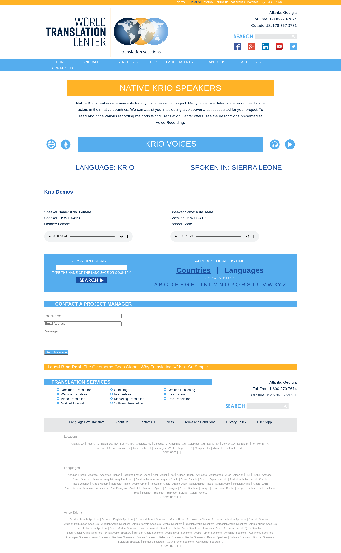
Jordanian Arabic (239, 479)
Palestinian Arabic (160, 483)
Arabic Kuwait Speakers (263, 523)
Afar (172, 474)
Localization (176, 394)
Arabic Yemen (73, 488)
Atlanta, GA (77, 443)
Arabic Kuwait (259, 479)
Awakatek (135, 488)
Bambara (193, 488)
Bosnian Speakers (263, 537)
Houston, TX (103, 448)
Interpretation (123, 394)
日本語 (278, 2)
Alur (248, 474)
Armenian (88, 488)
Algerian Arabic (169, 479)
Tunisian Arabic (241, 483)
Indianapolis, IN (121, 448)
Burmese (171, 492)
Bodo (136, 492)
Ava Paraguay (119, 488)
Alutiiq (256, 474)
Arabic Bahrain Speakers (146, 523)
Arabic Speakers (172, 523)
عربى (263, 2)
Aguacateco (216, 474)
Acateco (93, 474)
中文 (270, 2)
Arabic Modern (100, 483)
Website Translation (75, 394)
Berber (251, 488)
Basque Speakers (146, 537)
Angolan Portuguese (147, 479)
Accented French (132, 474)
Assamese (102, 488)
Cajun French (197, 492)
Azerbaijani (171, 488)
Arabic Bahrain (189, 479)
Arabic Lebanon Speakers (92, 528)
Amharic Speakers (259, 519)
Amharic (267, 474)
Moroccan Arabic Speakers (155, 528)
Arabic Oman (139, 483)
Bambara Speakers (123, 537)
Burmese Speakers (154, 541)
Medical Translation (74, 403)
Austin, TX (93, 443)
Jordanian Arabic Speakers (231, 523)
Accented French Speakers (151, 519)
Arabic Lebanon (80, 483)
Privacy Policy (236, 422)
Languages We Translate (86, 422)
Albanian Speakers (235, 519)
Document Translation (76, 390)
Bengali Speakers (217, 537)
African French (185, 474)
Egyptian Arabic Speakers (199, 523)
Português (238, 2)
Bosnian (146, 492)
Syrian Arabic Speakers (117, 532)
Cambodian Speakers (208, 541)
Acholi (163, 474)
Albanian (238, 474)
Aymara (147, 488)
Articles (249, 62)
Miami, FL (218, 448)
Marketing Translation (129, 399)
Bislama (270, 488)
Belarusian (218, 488)
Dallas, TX (213, 443)
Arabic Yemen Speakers (208, 532)
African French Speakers (183, 519)
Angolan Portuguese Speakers (81, 523)
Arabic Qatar (179, 483)
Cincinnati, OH (177, 443)
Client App (264, 422)
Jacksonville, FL (142, 448)
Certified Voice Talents (171, 62)
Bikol (260, 488)
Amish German (81, 479)
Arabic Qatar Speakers (250, 528)
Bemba (230, 488)
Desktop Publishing (181, 390)
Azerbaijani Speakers (78, 537)
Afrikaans (201, 474)
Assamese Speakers (261, 532)
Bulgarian (158, 492)
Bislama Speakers (240, 537)
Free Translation (179, 399)
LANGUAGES (92, 62)
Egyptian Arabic (218, 479)
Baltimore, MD (109, 443)
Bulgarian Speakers (129, 541)
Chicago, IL (160, 443)
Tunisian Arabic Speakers (148, 532)
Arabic (203, 479)
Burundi (183, 492)
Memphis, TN (202, 448)
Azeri (183, 488)
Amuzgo (97, 479)
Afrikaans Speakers (211, 519)
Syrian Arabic (222, 483)
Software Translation (128, 403)
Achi (155, 474)
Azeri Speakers (101, 537)
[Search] (272, 36)
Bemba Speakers (195, 537)
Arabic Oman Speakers (186, 528)
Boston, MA (127, 443)
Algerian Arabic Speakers (115, 523)
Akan (228, 474)
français (222, 2)
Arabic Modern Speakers (124, 528)
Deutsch (182, 2)
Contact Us (147, 422)
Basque (205, 488)
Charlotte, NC (143, 443)
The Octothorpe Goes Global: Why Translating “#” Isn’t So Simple (146, 366)
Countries (193, 270)
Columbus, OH (196, 443)
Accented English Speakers (117, 519)
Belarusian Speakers (171, 537)
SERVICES (126, 62)
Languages (244, 270)
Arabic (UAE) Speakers (178, 532)
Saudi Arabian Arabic (201, 483)
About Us (121, 422)
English (196, 2)
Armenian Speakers (235, 532)
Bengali (241, 488)
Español (209, 2)
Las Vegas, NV (162, 448)
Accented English (110, 474)
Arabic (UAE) (260, 483)
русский (252, 2)
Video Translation (73, 399)
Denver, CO (228, 443)
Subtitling (120, 390)
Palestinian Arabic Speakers (218, 528)
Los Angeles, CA (182, 448)
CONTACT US (62, 68)
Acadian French (77, 474)
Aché (147, 474)
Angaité (108, 479)
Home (61, 62)
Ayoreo (158, 488)
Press (170, 422)
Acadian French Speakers (84, 519)
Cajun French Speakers (180, 541)
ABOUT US (217, 62)
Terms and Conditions (200, 422)
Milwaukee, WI (234, 448)
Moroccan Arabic (120, 483)
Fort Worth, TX (260, 443)
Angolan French (124, 479)
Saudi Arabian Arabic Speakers (84, 532)
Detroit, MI (243, 443)
